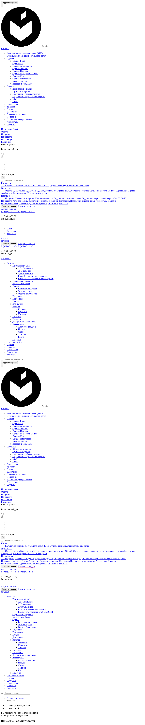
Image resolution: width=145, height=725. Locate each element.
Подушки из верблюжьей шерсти (28, 96)
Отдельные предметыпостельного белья (22, 282)
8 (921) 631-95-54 (9, 246)
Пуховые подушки (21, 91)
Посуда (21, 329)
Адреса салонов (8, 209)
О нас (9, 228)
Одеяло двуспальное (22, 66)
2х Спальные (24, 271)
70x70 (15, 101)
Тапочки (22, 334)
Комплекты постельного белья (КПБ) (25, 53)
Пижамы (16, 316)
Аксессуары (12, 122)
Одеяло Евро (18, 61)
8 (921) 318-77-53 (9, 211)
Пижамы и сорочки (16, 114)
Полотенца (12, 117)
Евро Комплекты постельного (32, 276)
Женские (22, 309)
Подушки (11, 86)
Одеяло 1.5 (17, 63)
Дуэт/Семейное (25, 273)
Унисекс (22, 314)
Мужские (22, 311)
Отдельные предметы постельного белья (26, 56)
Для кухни (12, 111)
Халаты (16, 306)
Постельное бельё (9, 129)
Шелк (21, 337)
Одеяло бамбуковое (21, 78)
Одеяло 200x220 (20, 68)
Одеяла (10, 58)
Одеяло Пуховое (20, 71)
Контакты (6, 142)
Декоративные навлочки (24, 321)
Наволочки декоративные (19, 119)
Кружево (11, 106)
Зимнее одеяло (19, 81)
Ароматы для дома (27, 327)
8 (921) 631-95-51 (26, 211)
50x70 (15, 99)
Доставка (11, 231)
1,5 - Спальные (25, 268)
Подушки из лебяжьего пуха (26, 94)
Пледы (10, 109)
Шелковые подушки (22, 89)
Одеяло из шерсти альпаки (25, 73)
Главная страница (15, 698)
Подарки (11, 124)
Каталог (5, 48)
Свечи (21, 332)
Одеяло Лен (18, 76)
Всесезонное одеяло (22, 84)
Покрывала (12, 104)
